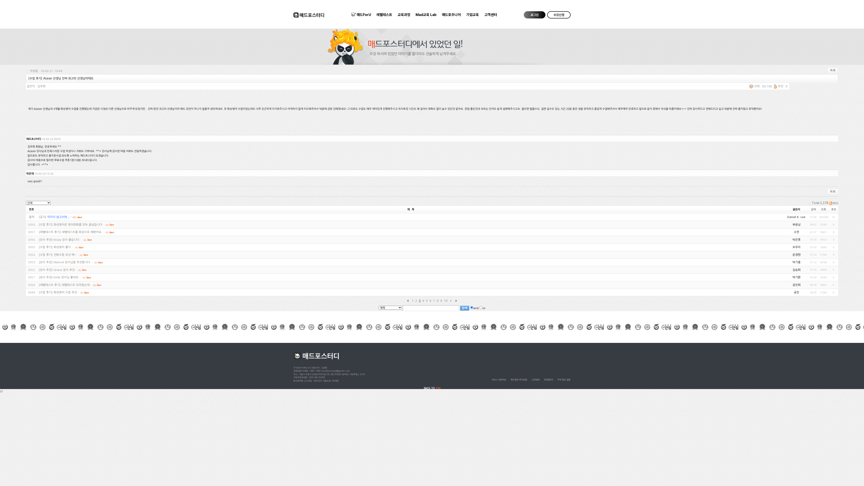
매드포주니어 (451, 15)
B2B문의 (548, 379)
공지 (42, 217)
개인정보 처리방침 (519, 379)
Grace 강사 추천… (65, 269)
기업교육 (472, 15)
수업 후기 (46, 224)
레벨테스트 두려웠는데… (77, 285)
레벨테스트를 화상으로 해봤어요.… (83, 232)
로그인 (535, 15)
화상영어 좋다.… (64, 247)
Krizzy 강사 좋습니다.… (68, 239)
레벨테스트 (384, 15)
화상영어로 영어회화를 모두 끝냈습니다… (79, 224)
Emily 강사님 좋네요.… (68, 277)
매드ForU (364, 15)
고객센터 (490, 15)
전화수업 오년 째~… (66, 254)
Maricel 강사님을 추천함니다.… (74, 262)
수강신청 (559, 15)
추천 (833, 209)
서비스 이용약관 (498, 379)
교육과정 (404, 15)
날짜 (813, 209)
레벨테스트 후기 (50, 232)
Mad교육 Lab (426, 15)
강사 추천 (46, 239)
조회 (823, 209)
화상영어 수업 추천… (67, 292)
